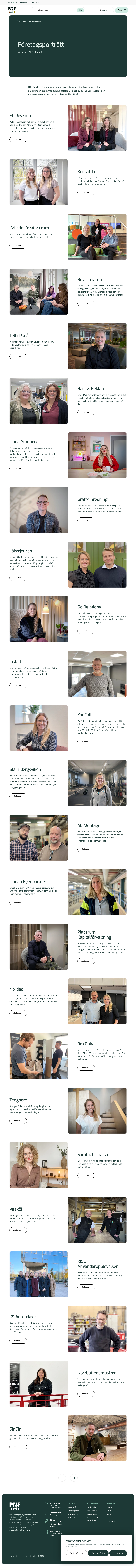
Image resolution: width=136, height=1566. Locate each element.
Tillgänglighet (111, 1522)
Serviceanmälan (92, 1511)
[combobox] (57, 10)
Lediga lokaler (72, 1507)
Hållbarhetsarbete (74, 1518)
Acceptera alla (118, 1553)
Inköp (108, 1518)
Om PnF (109, 1511)
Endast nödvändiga (98, 1553)
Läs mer (18, 139)
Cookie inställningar (76, 1553)
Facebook (62, 1478)
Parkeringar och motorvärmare (92, 1519)
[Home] (12, 10)
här (79, 1547)
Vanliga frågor (92, 1507)
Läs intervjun (86, 741)
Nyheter (110, 1507)
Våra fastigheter (73, 1511)
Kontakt (109, 1514)
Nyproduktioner (73, 1514)
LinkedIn (74, 1478)
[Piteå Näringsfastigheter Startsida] (14, 1506)
